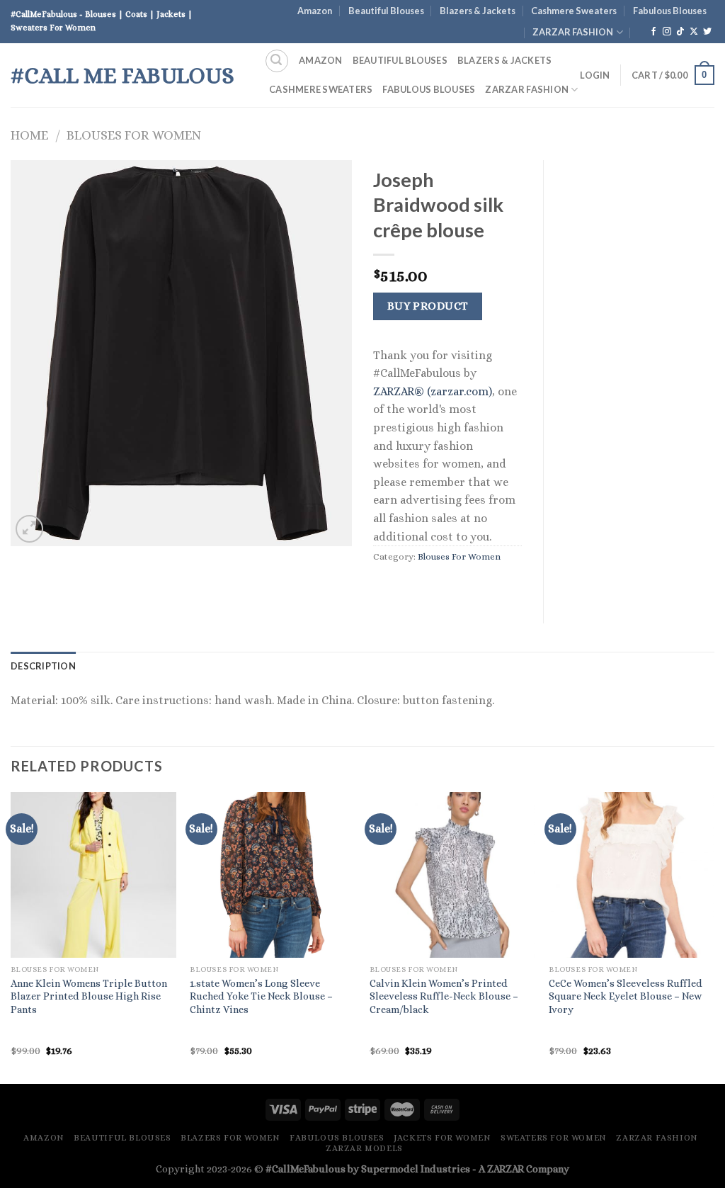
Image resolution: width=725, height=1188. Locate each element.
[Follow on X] (694, 32)
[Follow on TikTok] (680, 32)
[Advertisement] (639, 372)
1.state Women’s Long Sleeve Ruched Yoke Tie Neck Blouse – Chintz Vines (261, 996)
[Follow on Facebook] (653, 32)
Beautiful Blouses (386, 10)
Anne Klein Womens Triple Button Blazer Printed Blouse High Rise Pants (89, 996)
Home (29, 135)
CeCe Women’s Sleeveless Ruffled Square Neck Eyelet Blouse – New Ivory (625, 996)
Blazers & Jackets (477, 10)
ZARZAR (505, 1169)
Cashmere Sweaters (574, 10)
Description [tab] (43, 666)
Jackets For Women (442, 1138)
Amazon (314, 10)
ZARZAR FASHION (572, 32)
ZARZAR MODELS (364, 1148)
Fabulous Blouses (670, 10)
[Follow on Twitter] (707, 32)
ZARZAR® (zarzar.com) (432, 391)
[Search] (277, 61)
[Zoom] (29, 529)
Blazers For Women (230, 1138)
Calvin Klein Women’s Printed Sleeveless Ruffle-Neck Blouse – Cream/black (444, 996)
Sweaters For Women (554, 1138)
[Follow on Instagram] (667, 32)
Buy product (428, 306)
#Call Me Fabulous (122, 75)
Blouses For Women (134, 135)
